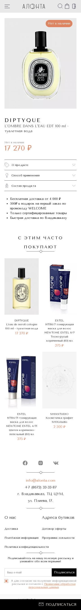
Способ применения (25, 175)
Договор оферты (54, 528)
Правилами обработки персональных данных (52, 585)
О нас (10, 517)
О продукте (20, 165)
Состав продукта (23, 185)
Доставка (11, 528)
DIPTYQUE (22, 120)
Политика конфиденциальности (26, 546)
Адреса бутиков (58, 517)
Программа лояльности (58, 537)
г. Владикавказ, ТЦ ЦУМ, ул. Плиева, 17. (41, 497)
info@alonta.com (40, 480)
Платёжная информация (21, 537)
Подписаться (61, 604)
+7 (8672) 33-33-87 (41, 487)
